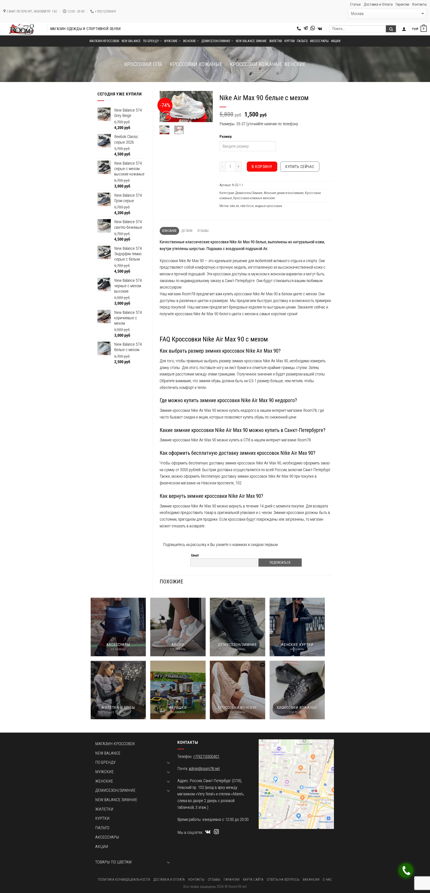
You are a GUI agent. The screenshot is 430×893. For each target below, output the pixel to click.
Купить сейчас (299, 166)
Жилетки (275, 41)
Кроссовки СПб (143, 64)
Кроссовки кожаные (196, 64)
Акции (335, 41)
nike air (234, 206)
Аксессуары (319, 41)
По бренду (151, 41)
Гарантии (402, 4)
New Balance (131, 41)
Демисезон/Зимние (248, 193)
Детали (187, 231)
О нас (327, 879)
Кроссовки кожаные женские (268, 64)
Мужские (171, 41)
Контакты (419, 4)
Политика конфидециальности (124, 879)
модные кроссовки (268, 206)
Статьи (355, 4)
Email (195, 555)
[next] (206, 109)
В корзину (262, 166)
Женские (189, 41)
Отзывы (203, 231)
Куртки (289, 41)
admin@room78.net (204, 768)
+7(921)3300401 (206, 756)
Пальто (302, 41)
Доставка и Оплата (378, 4)
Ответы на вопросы (283, 879)
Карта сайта (253, 879)
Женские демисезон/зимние (284, 193)
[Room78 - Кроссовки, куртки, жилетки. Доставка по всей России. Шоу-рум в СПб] (22, 29)
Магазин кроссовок (104, 41)
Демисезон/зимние (215, 41)
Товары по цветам (113, 862)
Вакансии (311, 879)
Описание (169, 231)
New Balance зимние (251, 41)
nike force (247, 206)
